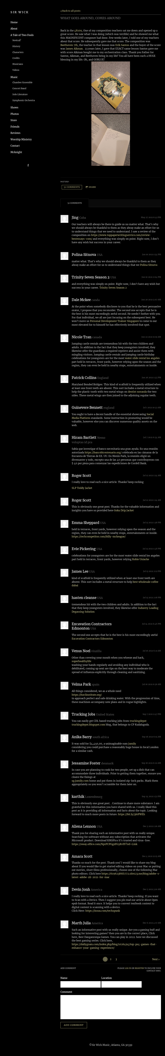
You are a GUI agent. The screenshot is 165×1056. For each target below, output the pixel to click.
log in (128, 968)
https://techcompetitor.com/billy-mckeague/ (99, 536)
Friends (14, 126)
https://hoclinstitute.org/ (87, 694)
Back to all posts (71, 11)
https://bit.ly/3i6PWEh (131, 814)
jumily (132, 743)
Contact (15, 145)
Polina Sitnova (148, 264)
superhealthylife (81, 661)
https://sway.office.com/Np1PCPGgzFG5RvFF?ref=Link (104, 844)
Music (14, 77)
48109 (78, 30)
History (16, 46)
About (13, 28)
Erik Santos (122, 45)
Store (13, 120)
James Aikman (74, 48)
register (139, 968)
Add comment (74, 1025)
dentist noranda (137, 391)
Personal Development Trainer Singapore (114, 321)
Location (106, 978)
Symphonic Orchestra (23, 100)
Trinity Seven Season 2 (113, 287)
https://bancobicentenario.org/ (103, 452)
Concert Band (19, 88)
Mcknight (16, 152)
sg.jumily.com (80, 780)
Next (155, 959)
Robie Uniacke (140, 559)
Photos (14, 113)
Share (92, 187)
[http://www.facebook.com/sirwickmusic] (28, 165)
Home (14, 22)
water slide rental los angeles (142, 358)
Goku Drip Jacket (124, 510)
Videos (15, 70)
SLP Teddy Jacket (82, 488)
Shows (14, 107)
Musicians (17, 64)
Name (63, 978)
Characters (18, 52)
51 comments (72, 187)
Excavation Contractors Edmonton (92, 638)
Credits (16, 58)
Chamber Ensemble (22, 82)
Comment (66, 991)
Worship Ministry (21, 139)
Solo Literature (20, 94)
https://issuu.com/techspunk (102, 910)
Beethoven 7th (69, 45)
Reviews (15, 133)
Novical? (16, 40)
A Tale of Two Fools (22, 35)
